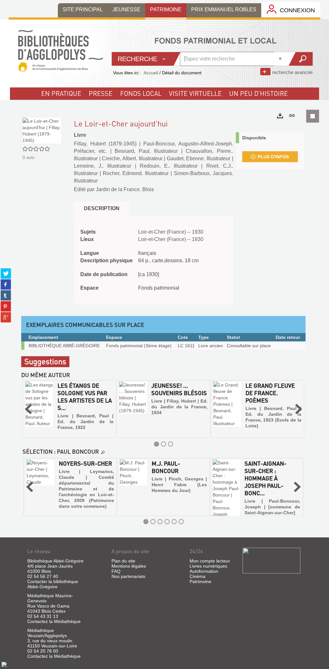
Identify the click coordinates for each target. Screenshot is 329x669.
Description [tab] (102, 208)
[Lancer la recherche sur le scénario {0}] (300, 59)
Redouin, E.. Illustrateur (169, 166)
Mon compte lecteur (210, 560)
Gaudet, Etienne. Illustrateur (198, 158)
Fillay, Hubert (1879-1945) (105, 143)
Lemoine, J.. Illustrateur (102, 166)
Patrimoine (200, 581)
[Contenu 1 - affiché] (156, 444)
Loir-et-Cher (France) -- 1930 (170, 232)
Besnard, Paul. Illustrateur (146, 151)
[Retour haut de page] (4, 664)
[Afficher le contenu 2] (163, 444)
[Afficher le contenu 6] (181, 521)
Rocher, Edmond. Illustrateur (136, 173)
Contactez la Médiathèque (54, 621)
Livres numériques (208, 566)
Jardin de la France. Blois (125, 189)
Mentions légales (128, 566)
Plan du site (123, 560)
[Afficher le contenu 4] (167, 521)
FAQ (115, 571)
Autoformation (204, 571)
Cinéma (197, 576)
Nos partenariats (128, 576)
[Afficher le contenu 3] (170, 444)
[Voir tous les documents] (103, 452)
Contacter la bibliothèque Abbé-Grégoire (52, 584)
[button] (28, 409)
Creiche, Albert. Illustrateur (132, 158)
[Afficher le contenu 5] (174, 521)
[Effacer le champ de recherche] (281, 59)
